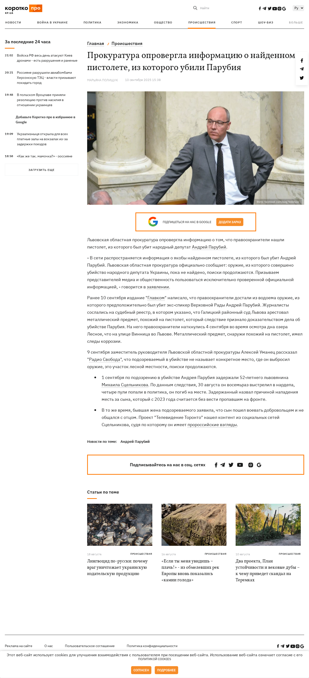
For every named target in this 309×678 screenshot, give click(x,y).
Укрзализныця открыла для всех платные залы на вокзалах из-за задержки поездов (42, 139)
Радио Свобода (104, 359)
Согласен (141, 670)
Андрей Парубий (209, 247)
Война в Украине (52, 22)
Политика (92, 22)
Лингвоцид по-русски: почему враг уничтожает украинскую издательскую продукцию (117, 567)
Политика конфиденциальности (152, 646)
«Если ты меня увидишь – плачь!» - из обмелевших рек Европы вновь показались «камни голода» (190, 570)
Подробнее (166, 670)
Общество (163, 22)
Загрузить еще (41, 170)
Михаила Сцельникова (125, 384)
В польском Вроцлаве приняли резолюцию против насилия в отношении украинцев (41, 100)
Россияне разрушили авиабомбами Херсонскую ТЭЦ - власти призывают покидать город (46, 77)
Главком (156, 297)
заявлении (158, 287)
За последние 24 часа (27, 41)
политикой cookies (154, 659)
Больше (296, 22)
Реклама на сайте (18, 646)
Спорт (236, 22)
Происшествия (202, 22)
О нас (48, 646)
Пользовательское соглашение (90, 646)
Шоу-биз (265, 22)
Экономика (127, 22)
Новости (13, 22)
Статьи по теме (103, 492)
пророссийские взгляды (212, 424)
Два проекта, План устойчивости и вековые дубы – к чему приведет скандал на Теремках (268, 570)
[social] (260, 8)
